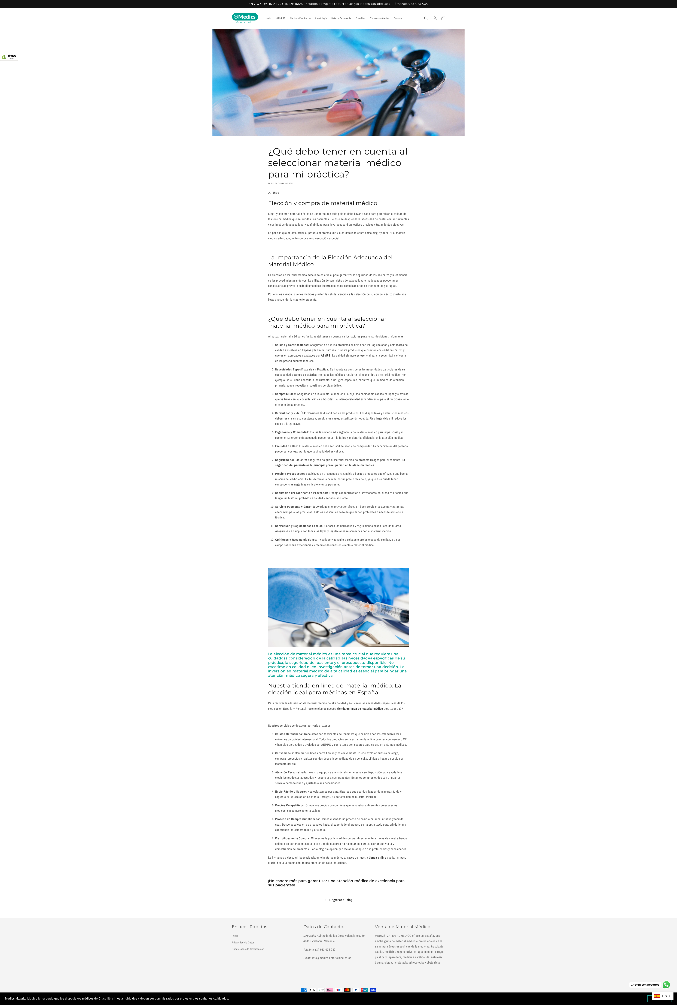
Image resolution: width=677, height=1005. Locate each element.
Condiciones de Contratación (248, 949)
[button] (300, 18)
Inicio (235, 936)
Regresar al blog (340, 900)
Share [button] (276, 192)
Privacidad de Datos (243, 942)
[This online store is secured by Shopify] (9, 60)
